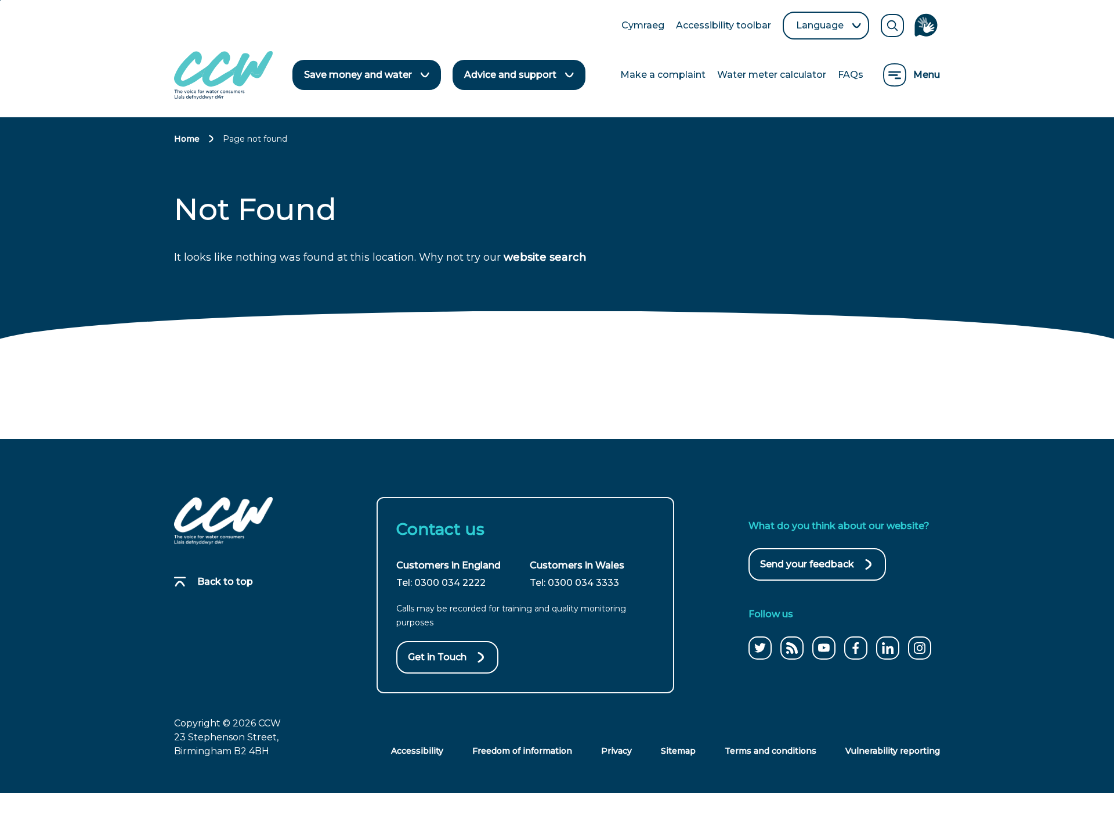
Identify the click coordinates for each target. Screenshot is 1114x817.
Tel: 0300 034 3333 (574, 582)
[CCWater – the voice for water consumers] (223, 521)
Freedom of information (522, 751)
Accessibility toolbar (723, 26)
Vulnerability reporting (892, 751)
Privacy (616, 751)
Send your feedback (807, 570)
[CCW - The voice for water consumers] (223, 75)
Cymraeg (642, 26)
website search (545, 257)
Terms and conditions (770, 751)
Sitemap (678, 751)
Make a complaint (663, 74)
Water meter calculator (771, 74)
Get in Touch (437, 657)
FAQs (850, 74)
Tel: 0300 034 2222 (441, 582)
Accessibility (417, 751)
